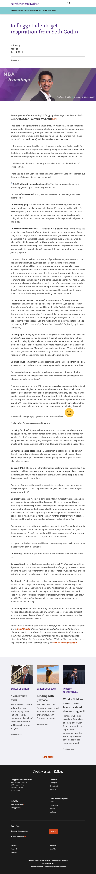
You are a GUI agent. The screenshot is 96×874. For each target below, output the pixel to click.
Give (53, 832)
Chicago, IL (53, 783)
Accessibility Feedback (52, 867)
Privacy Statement (37, 867)
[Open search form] (73, 3)
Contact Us (14, 801)
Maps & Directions (17, 804)
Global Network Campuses (59, 799)
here (54, 119)
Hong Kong (54, 805)
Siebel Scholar (23, 629)
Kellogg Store (15, 808)
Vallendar (53, 812)
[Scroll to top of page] (92, 861)
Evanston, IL (54, 786)
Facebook (14, 849)
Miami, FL (53, 789)
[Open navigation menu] (83, 3)
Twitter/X (53, 845)
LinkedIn (13, 845)
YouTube (53, 849)
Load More (48, 757)
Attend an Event (17, 836)
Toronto (52, 809)
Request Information (19, 831)
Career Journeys (20, 689)
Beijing (52, 802)
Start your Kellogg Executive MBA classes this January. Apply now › (33, 10)
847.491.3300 (15, 790)
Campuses (53, 780)
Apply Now (15, 826)
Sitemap (63, 867)
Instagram (14, 852)
